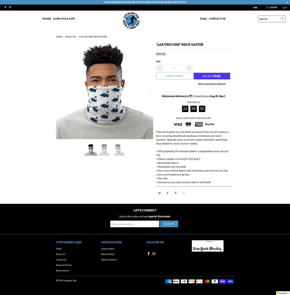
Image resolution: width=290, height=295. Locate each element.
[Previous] (59, 90)
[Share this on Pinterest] (175, 193)
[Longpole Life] (145, 20)
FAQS (203, 18)
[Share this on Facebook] (167, 193)
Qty (158, 61)
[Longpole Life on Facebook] (5, 7)
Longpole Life (69, 280)
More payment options (212, 83)
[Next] (150, 90)
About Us (60, 254)
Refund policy (62, 270)
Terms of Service (64, 265)
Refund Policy (107, 254)
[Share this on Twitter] (159, 193)
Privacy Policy (107, 249)
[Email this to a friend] (183, 193)
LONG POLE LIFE (64, 18)
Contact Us (217, 18)
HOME (46, 18)
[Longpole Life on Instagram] (9, 7)
